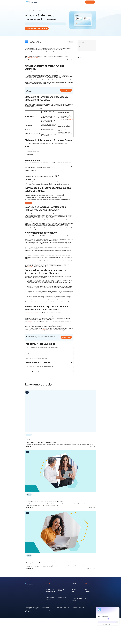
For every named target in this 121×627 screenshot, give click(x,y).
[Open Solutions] (65, 2)
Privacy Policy (59, 607)
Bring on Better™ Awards (77, 598)
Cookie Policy (81, 607)
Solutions (48, 583)
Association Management (63, 587)
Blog (30, 10)
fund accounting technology (41, 301)
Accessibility (74, 607)
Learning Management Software (50, 592)
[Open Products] (57, 2)
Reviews (73, 596)
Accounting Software (62, 592)
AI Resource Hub (88, 593)
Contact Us (74, 600)
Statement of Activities (33, 57)
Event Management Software (62, 590)
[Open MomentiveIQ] (50, 2)
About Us (73, 587)
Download (28, 203)
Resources (87, 583)
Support (87, 598)
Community (48, 599)
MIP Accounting (28, 325)
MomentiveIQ (48, 587)
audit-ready (43, 329)
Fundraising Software (50, 589)
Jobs (73, 591)
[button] (87, 45)
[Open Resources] (81, 2)
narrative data (30, 266)
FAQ (86, 596)
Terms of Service (67, 607)
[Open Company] (73, 2)
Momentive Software (39, 325)
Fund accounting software (31, 312)
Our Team (74, 589)
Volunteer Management (50, 597)
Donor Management (62, 597)
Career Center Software (63, 595)
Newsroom (87, 591)
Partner (73, 593)
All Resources (87, 587)
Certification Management (51, 595)
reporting (30, 321)
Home (26, 10)
